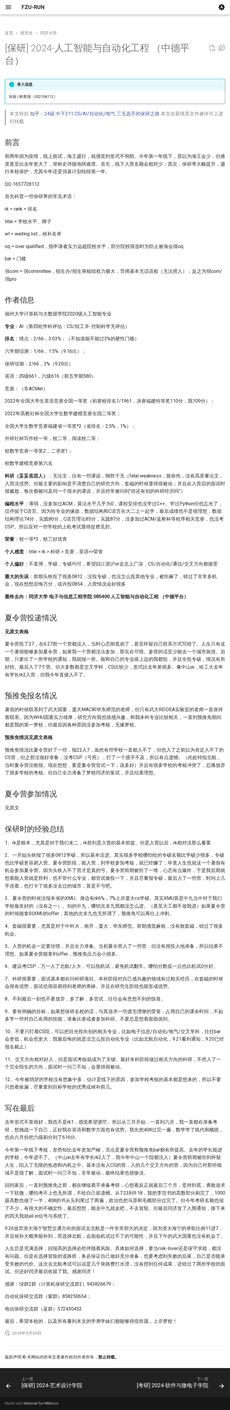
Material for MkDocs (41, 1403)
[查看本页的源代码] (212, 48)
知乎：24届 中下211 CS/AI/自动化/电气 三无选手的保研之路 (95, 114)
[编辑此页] (221, 48)
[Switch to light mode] (222, 7)
